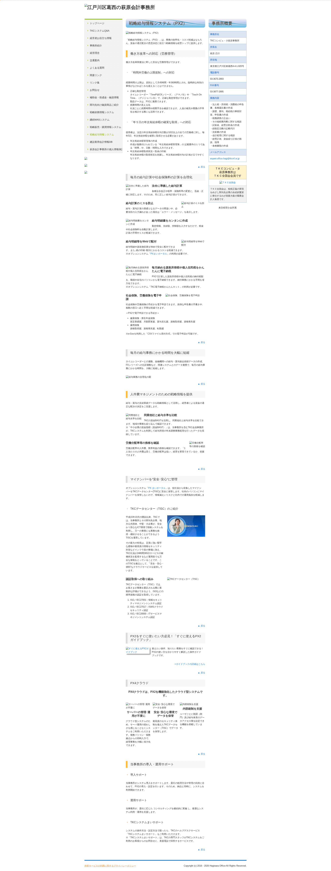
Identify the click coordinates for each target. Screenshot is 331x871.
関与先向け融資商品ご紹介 (104, 104)
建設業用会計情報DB (101, 142)
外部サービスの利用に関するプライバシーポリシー (110, 865)
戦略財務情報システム (102, 112)
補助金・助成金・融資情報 (104, 97)
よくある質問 (97, 67)
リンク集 (94, 82)
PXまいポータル (159, 253)
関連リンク (96, 75)
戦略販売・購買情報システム (105, 127)
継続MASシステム (99, 119)
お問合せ (94, 90)
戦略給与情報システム (102, 134)
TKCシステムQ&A (99, 30)
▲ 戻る (201, 167)
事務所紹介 (96, 45)
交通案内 (94, 60)
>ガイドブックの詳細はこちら (189, 664)
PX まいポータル (157, 488)
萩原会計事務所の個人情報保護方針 (106, 149)
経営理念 (94, 53)
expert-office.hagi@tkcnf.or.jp (224, 158)
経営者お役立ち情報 (101, 38)
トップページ (97, 23)
